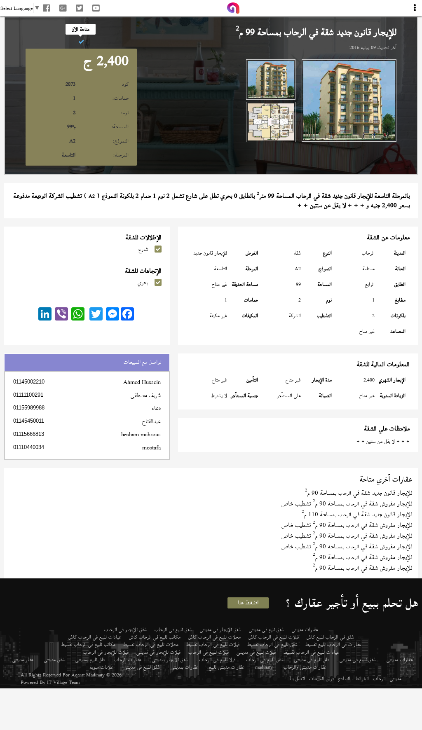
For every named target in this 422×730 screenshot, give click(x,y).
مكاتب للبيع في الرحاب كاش (155, 637)
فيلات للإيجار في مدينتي (158, 652)
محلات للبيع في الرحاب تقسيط (150, 644)
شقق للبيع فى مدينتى (358, 659)
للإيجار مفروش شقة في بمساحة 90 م (362, 557)
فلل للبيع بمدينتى (90, 659)
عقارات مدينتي (305, 629)
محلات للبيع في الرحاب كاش (214, 637)
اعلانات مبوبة (102, 667)
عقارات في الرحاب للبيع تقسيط (333, 644)
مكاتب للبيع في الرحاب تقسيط (88, 644)
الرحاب (379, 678)
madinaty (264, 667)
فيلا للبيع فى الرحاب (217, 659)
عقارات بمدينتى (184, 667)
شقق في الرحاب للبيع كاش (330, 637)
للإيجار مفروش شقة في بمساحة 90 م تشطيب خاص (346, 503)
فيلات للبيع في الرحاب (208, 652)
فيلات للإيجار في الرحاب (106, 652)
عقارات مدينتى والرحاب (305, 667)
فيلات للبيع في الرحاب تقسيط (212, 644)
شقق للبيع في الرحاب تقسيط (272, 644)
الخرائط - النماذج (353, 678)
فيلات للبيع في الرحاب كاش (274, 637)
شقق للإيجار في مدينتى (220, 629)
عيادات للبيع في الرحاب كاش (94, 637)
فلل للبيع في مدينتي (311, 659)
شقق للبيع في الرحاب (173, 629)
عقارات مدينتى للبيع (226, 667)
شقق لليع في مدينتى (266, 629)
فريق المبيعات (321, 678)
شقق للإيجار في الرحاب (125, 629)
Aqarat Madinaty (88, 675)
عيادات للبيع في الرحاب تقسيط (311, 652)
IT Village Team (63, 682)
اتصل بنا (297, 678)
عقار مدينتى (22, 659)
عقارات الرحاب (127, 659)
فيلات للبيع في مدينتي (256, 652)
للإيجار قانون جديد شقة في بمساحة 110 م (357, 514)
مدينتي (395, 678)
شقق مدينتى (54, 659)
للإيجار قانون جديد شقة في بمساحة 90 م (358, 493)
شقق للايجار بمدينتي (170, 659)
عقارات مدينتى (400, 659)
